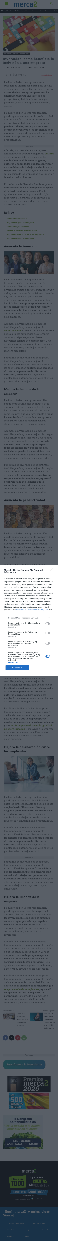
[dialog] (29, 620)
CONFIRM (17, 668)
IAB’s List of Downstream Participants (32, 610)
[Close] (52, 570)
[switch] (47, 623)
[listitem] (29, 617)
